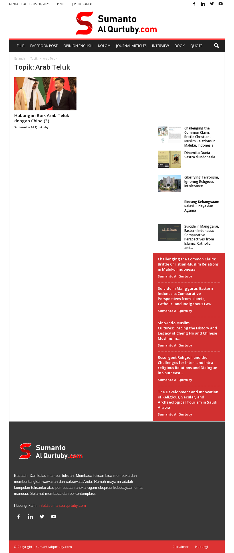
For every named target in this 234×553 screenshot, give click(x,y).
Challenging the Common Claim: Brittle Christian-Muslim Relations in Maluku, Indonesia (199, 137)
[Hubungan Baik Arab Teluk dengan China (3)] (45, 93)
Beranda (19, 58)
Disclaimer (180, 546)
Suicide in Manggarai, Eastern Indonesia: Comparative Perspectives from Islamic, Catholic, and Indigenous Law (185, 296)
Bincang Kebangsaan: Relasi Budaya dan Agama (201, 206)
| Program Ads (83, 4)
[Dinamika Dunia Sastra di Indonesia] (169, 159)
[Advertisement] (189, 86)
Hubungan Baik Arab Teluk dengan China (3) (41, 117)
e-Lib (21, 45)
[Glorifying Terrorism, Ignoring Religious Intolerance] (169, 183)
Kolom (104, 45)
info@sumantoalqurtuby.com (62, 505)
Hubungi (201, 546)
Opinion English (77, 45)
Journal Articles (131, 45)
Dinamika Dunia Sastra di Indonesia (199, 154)
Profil (62, 4)
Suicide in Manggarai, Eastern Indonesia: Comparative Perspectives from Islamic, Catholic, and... (201, 237)
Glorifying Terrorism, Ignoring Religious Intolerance (201, 181)
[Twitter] (211, 4)
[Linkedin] (202, 4)
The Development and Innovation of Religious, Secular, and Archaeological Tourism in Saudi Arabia (188, 399)
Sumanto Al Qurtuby (31, 127)
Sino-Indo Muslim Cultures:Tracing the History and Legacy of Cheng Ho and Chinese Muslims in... (187, 330)
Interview (160, 45)
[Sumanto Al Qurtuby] (117, 23)
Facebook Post (44, 45)
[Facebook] (194, 4)
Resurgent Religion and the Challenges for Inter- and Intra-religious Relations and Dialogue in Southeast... (187, 365)
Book (180, 45)
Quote (196, 45)
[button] (216, 46)
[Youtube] (220, 4)
